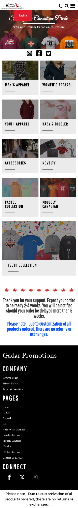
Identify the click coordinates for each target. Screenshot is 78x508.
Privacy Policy (10, 383)
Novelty (7, 446)
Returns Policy (10, 378)
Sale (5, 424)
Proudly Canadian (12, 441)
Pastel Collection (11, 435)
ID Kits (7, 412)
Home (6, 407)
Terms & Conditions (14, 389)
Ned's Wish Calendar (14, 429)
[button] (29, 53)
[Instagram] (35, 477)
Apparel (7, 418)
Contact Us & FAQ (12, 458)
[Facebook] (9, 477)
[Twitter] (22, 477)
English (23, 15)
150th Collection (11, 452)
